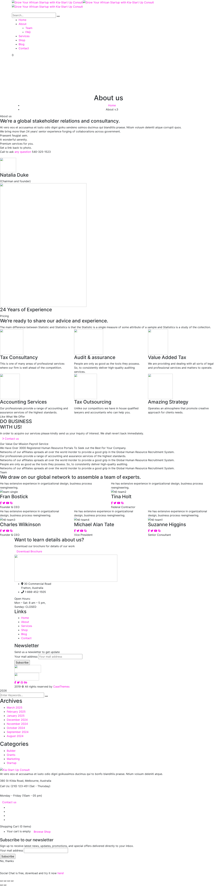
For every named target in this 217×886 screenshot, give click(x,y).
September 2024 (17, 732)
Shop (24, 630)
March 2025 (14, 707)
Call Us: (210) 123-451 (14, 786)
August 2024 (15, 736)
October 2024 (16, 728)
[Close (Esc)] (12, 880)
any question (23, 151)
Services (26, 626)
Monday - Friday (10, 795)
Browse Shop (42, 831)
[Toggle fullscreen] (5, 880)
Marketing (13, 759)
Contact (26, 638)
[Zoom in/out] (1, 880)
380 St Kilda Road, (12, 780)
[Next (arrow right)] (5, 884)
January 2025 (16, 715)
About (25, 622)
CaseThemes (61, 686)
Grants (11, 754)
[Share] (8, 880)
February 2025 (16, 711)
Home (112, 105)
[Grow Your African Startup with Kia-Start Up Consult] (47, 2)
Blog (24, 634)
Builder (11, 750)
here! (60, 873)
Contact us (9, 802)
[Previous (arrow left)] (1, 884)
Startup (11, 763)
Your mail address (25, 656)
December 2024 (17, 719)
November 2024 (17, 723)
